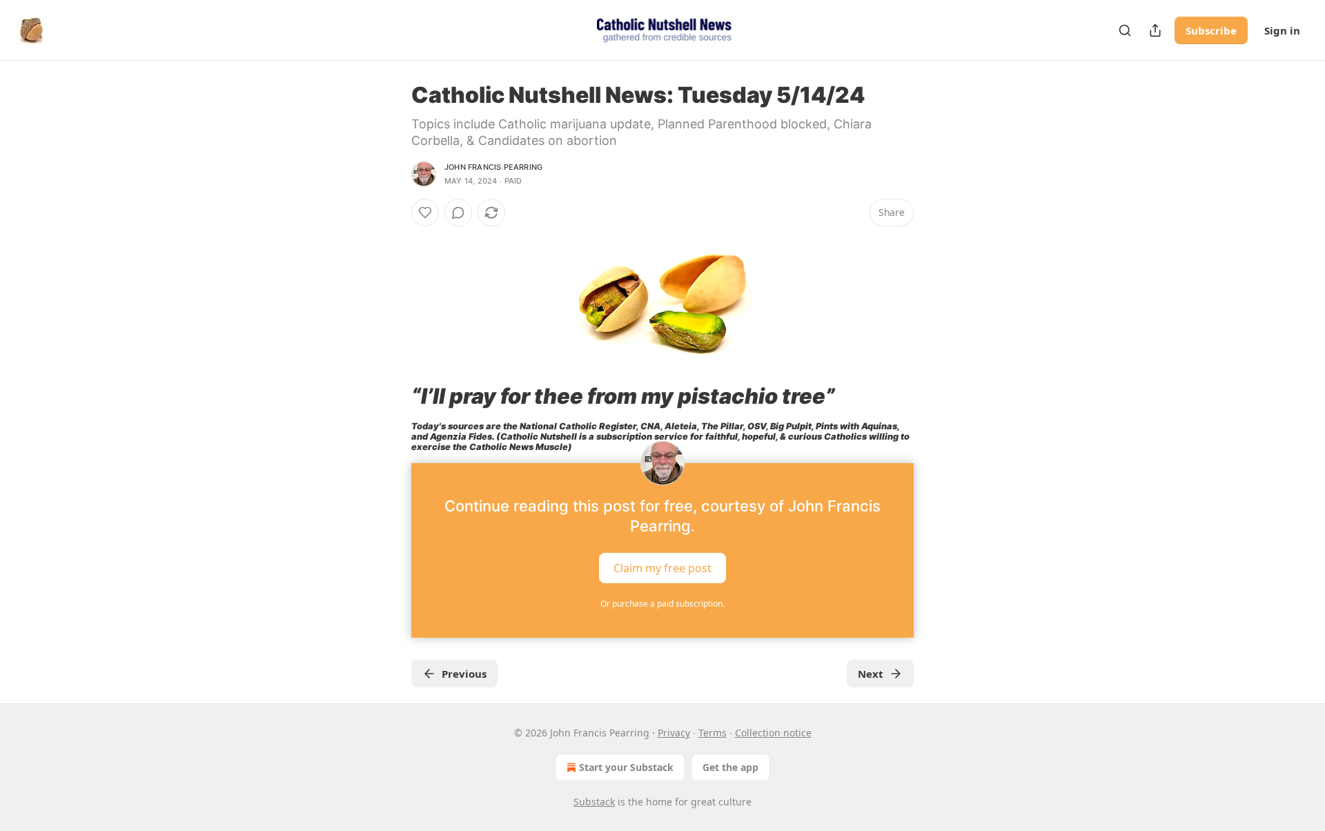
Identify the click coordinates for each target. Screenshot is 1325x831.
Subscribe (1211, 30)
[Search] (1125, 30)
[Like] (425, 212)
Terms (712, 732)
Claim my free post (662, 568)
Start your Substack (626, 767)
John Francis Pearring (493, 167)
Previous (464, 674)
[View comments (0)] (458, 212)
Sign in (1282, 30)
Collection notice (773, 732)
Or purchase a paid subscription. (662, 603)
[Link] (392, 396)
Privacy (674, 732)
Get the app (730, 767)
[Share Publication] (1155, 30)
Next (870, 674)
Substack (594, 801)
